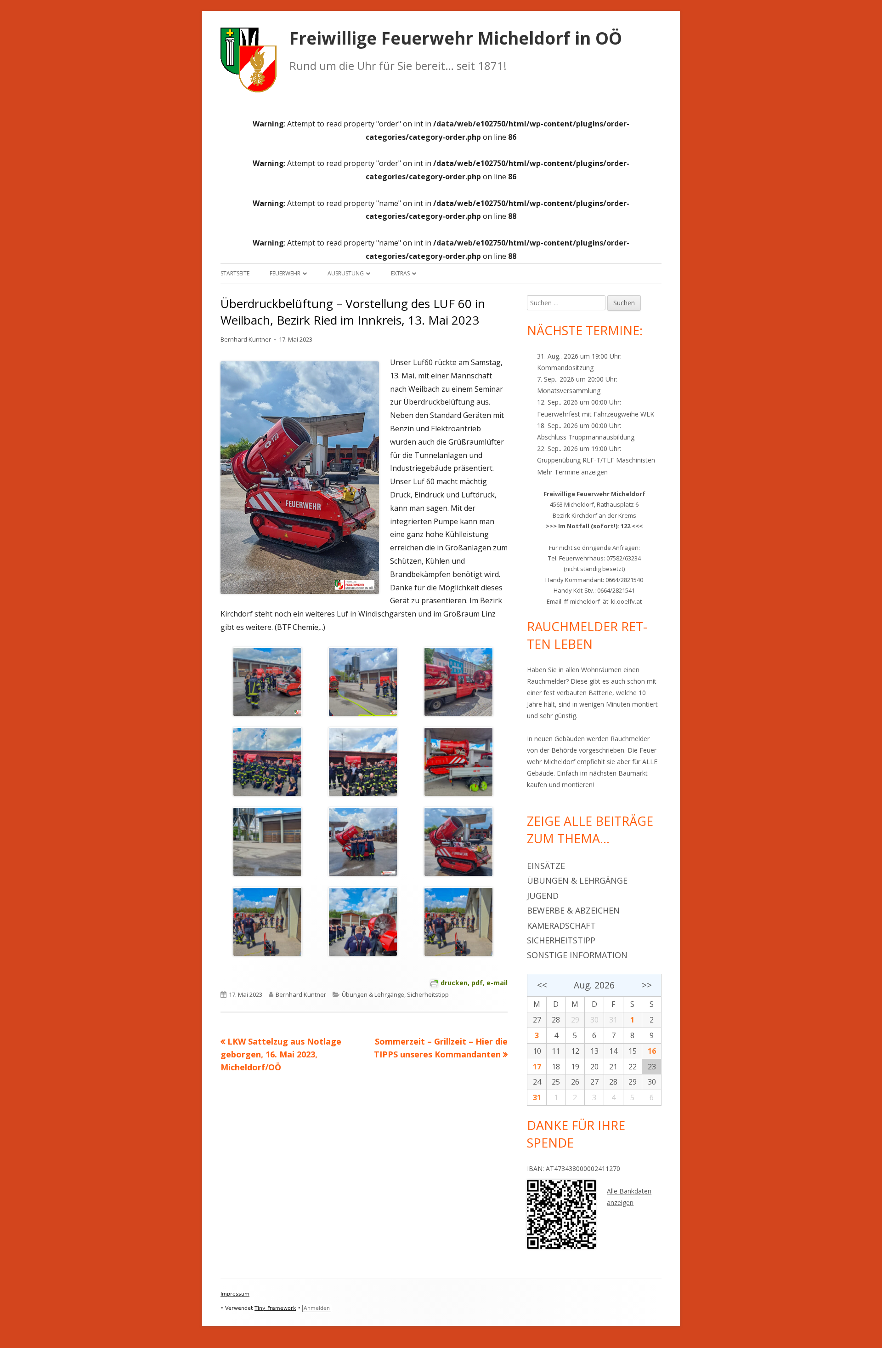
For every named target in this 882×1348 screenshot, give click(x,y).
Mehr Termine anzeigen (572, 472)
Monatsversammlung (568, 390)
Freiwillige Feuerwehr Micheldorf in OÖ (455, 38)
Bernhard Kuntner (245, 339)
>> (647, 985)
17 (537, 1067)
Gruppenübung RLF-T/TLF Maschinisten (596, 460)
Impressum (234, 1294)
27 (537, 1020)
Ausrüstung (346, 273)
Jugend (543, 895)
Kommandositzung (565, 367)
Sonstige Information (577, 954)
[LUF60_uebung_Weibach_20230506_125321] (267, 841)
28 (556, 1020)
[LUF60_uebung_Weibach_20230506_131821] (267, 761)
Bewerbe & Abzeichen (573, 910)
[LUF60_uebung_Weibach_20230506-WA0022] (267, 681)
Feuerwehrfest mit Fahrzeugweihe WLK (595, 414)
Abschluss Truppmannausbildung (585, 437)
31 (537, 1097)
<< (542, 985)
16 (652, 1051)
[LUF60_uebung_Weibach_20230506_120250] (363, 921)
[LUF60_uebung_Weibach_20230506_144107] (458, 681)
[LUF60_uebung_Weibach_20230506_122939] (458, 841)
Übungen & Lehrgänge (373, 994)
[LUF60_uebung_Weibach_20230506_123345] (363, 841)
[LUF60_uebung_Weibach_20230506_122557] (267, 921)
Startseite (234, 273)
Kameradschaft (561, 925)
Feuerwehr (285, 273)
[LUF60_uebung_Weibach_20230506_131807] (363, 761)
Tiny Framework (275, 1308)
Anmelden (317, 1308)
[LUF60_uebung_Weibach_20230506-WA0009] (363, 681)
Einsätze (546, 865)
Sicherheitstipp (428, 994)
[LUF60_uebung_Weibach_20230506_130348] (458, 761)
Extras (400, 273)
